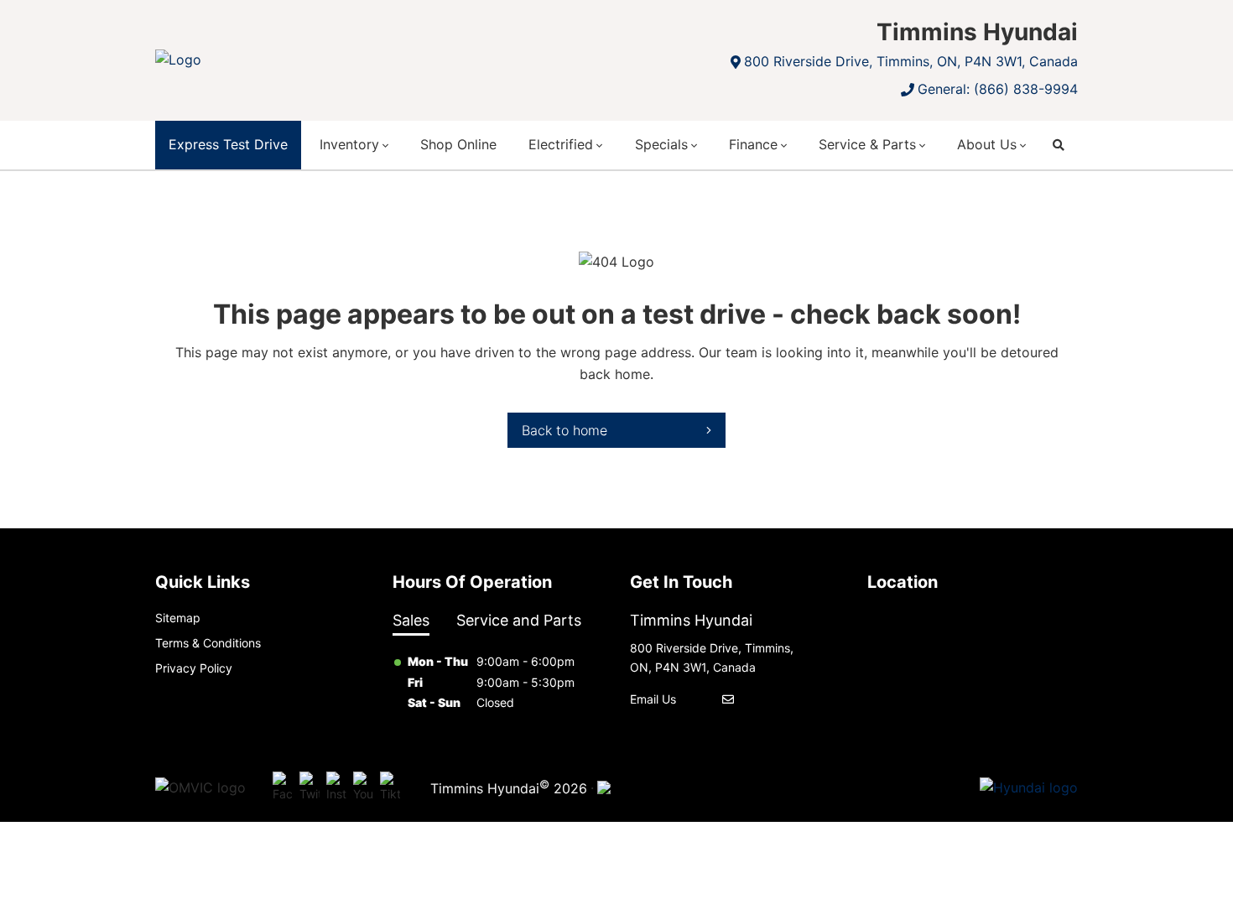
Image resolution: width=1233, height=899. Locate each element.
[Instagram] (336, 788)
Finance (753, 144)
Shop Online (458, 144)
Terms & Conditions (208, 643)
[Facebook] (283, 788)
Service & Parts (867, 144)
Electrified (560, 144)
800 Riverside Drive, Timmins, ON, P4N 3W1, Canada (911, 61)
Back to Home (564, 430)
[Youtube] (363, 788)
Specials (661, 144)
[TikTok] (390, 788)
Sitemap (177, 618)
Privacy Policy (193, 668)
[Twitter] (309, 788)
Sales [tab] (411, 620)
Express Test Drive (228, 144)
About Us (987, 144)
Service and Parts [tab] (518, 620)
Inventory (349, 144)
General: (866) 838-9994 (998, 89)
